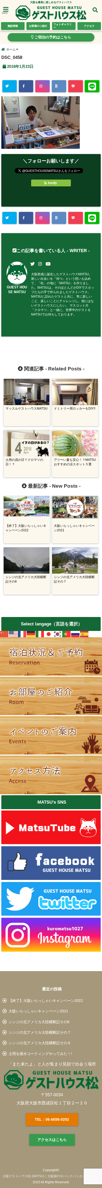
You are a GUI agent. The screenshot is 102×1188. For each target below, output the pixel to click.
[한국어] (57, 634)
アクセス (89, 25)
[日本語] (48, 634)
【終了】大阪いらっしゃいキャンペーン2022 (46, 1000)
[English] (13, 634)
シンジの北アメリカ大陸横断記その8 (39, 1022)
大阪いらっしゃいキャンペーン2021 (38, 1011)
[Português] (66, 634)
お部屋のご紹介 (38, 25)
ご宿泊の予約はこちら (52, 37)
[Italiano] (40, 634)
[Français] (22, 634)
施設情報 (13, 25)
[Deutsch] (31, 634)
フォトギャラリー (62, 26)
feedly (52, 183)
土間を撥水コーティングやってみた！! (40, 1054)
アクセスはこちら (52, 1140)
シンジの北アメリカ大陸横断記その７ (40, 1032)
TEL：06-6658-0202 (52, 1119)
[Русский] (75, 634)
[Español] (84, 634)
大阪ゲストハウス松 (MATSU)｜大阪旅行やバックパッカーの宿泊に (50, 1176)
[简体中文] (4, 634)
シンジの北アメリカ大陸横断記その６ (40, 1043)
